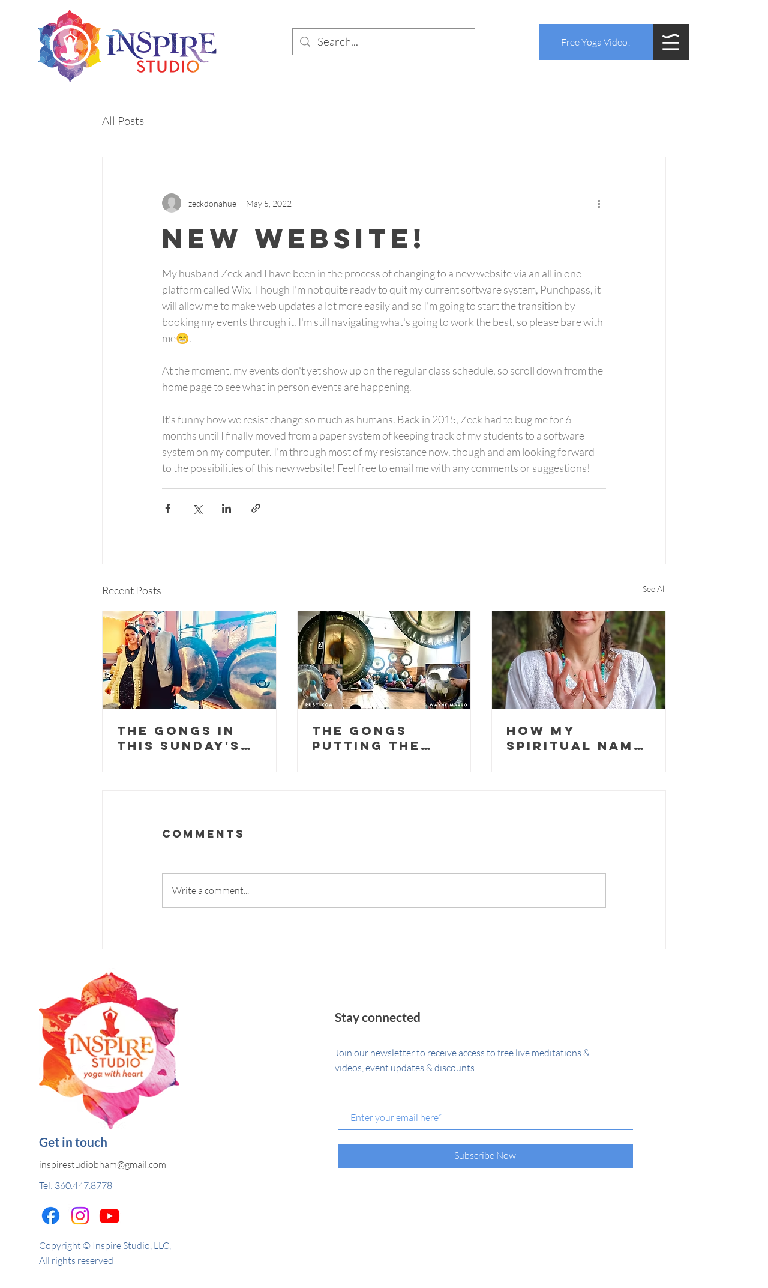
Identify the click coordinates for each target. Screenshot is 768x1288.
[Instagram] (80, 1215)
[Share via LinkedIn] (226, 508)
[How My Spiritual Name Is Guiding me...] (578, 660)
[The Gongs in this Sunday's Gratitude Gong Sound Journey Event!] (189, 660)
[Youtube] (109, 1215)
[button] (670, 42)
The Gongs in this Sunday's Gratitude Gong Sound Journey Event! (188, 738)
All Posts (123, 120)
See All (654, 589)
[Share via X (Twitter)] (197, 508)
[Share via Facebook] (167, 508)
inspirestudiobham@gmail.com (102, 1164)
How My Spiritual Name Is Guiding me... (576, 738)
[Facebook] (50, 1215)
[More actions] (599, 203)
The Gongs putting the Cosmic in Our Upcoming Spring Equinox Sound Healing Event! (382, 738)
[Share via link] (256, 508)
